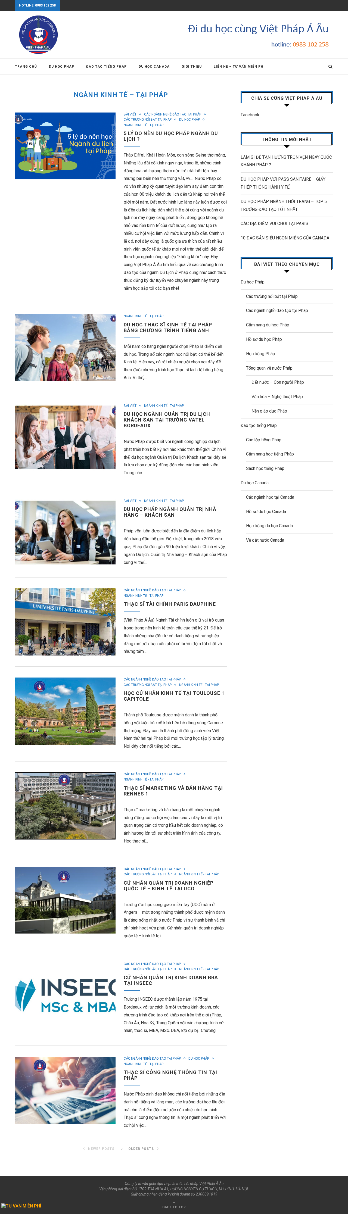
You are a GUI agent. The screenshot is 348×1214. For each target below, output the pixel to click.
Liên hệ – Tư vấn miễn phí (239, 66)
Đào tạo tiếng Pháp (106, 66)
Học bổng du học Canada (269, 525)
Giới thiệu (192, 66)
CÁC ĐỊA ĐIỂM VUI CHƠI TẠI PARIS (274, 223)
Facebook (250, 114)
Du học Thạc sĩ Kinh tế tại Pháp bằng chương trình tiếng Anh (168, 327)
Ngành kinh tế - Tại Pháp (143, 125)
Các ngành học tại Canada (270, 497)
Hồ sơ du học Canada (266, 511)
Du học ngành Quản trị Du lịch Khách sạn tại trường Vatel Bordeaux (167, 419)
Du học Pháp (61, 66)
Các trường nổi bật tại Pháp (148, 119)
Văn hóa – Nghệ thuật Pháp (277, 396)
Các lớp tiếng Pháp (263, 439)
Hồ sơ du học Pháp (264, 339)
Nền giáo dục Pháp (269, 411)
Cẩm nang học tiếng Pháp (270, 454)
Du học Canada (154, 66)
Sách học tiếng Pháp (265, 468)
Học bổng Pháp (260, 353)
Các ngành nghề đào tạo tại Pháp (172, 114)
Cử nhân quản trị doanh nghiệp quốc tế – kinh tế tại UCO (168, 885)
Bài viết (130, 114)
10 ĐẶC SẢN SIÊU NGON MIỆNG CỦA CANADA (285, 238)
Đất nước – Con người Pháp (277, 382)
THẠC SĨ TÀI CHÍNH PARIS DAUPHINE (170, 604)
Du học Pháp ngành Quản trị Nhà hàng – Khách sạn (170, 512)
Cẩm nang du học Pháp (267, 324)
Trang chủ (26, 66)
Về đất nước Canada (265, 540)
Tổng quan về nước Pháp (269, 368)
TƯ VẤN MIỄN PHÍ (23, 1206)
